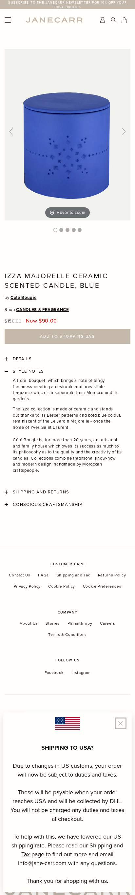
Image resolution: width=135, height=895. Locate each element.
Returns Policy (112, 575)
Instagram (81, 673)
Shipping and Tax (73, 575)
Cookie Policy (61, 586)
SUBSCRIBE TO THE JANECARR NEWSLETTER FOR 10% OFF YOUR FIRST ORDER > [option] (67, 4)
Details (22, 359)
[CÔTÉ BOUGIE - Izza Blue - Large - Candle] (55, 230)
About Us (29, 623)
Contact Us (19, 575)
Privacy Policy (27, 586)
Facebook (54, 673)
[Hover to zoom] (67, 134)
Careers (107, 623)
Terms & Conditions (67, 634)
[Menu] (13, 20)
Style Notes (28, 371)
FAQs (43, 575)
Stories (53, 623)
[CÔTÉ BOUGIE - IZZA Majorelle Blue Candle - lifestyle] (61, 230)
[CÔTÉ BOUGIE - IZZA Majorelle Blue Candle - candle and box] (67, 230)
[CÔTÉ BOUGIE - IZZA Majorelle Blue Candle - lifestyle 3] (80, 230)
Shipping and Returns (41, 492)
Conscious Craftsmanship (48, 504)
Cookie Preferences (102, 586)
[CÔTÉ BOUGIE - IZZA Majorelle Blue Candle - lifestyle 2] (74, 230)
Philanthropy (80, 623)
